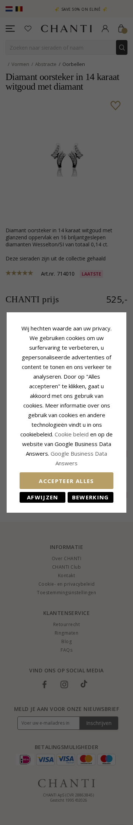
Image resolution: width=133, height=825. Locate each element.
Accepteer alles (66, 481)
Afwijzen (42, 497)
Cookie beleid (72, 434)
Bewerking (90, 497)
